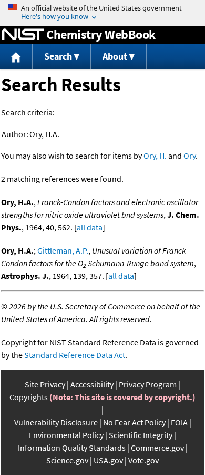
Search (58, 56)
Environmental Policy (66, 435)
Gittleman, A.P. (62, 250)
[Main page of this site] (16, 57)
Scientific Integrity (140, 435)
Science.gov (67, 460)
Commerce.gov (157, 447)
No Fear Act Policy (134, 422)
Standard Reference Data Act (74, 355)
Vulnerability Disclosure (56, 422)
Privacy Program (148, 384)
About (114, 56)
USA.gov (108, 460)
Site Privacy (45, 384)
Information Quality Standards (72, 447)
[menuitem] (16, 57)
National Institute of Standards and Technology (23, 35)
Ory (189, 155)
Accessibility (92, 384)
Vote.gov (143, 460)
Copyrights (28, 397)
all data (89, 227)
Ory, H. (155, 155)
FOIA (179, 422)
